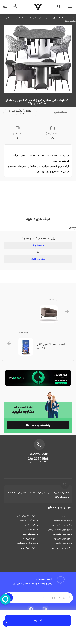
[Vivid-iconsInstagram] (45, 609)
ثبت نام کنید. (38, 259)
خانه (74, 18)
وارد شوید (38, 245)
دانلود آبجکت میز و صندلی (57, 18)
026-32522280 (38, 455)
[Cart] (6, 6)
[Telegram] (30, 609)
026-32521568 (38, 459)
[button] (58, 6)
